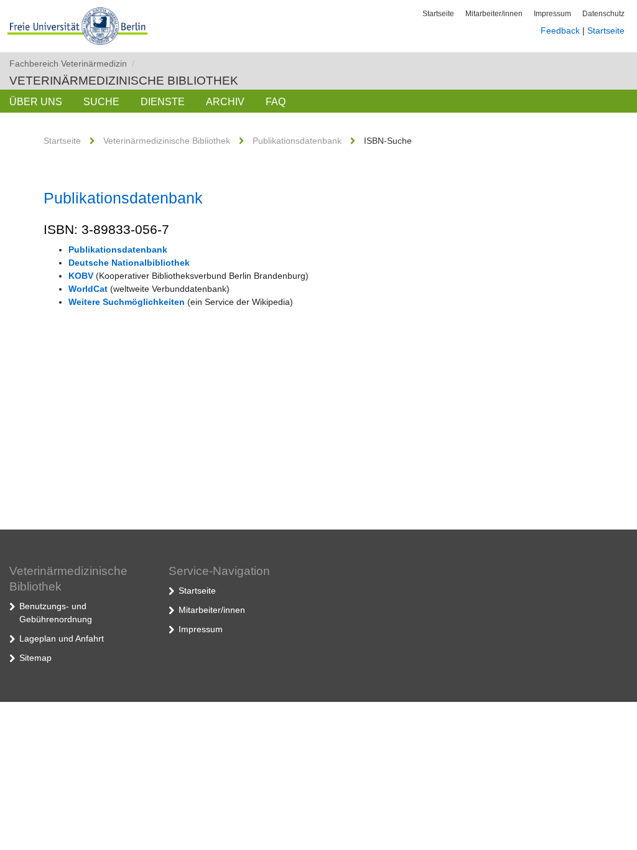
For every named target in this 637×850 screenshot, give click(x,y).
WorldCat (88, 289)
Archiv (225, 101)
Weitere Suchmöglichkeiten (126, 302)
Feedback (560, 30)
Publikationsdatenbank (297, 141)
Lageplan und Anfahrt (61, 638)
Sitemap (35, 658)
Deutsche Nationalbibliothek (129, 263)
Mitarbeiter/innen (494, 13)
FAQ (276, 101)
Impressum (552, 13)
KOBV (80, 276)
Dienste (163, 101)
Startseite (438, 13)
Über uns (35, 101)
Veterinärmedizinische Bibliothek (123, 80)
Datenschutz (603, 13)
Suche (101, 101)
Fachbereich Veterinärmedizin (71, 63)
